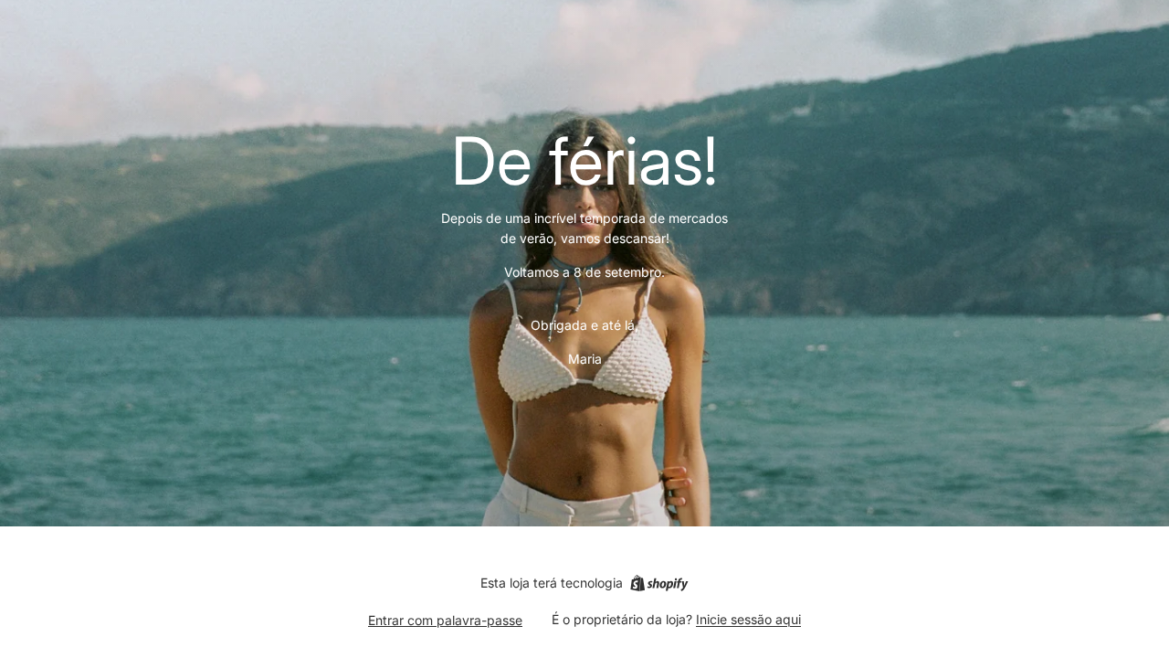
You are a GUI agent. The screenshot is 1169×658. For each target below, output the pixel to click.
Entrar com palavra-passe (445, 620)
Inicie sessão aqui (748, 619)
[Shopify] (659, 583)
